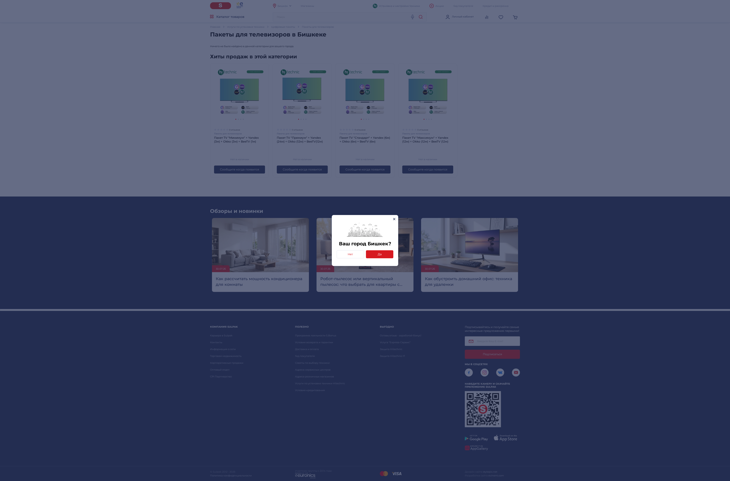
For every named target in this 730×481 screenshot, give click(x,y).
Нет (350, 254)
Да (380, 254)
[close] (394, 219)
